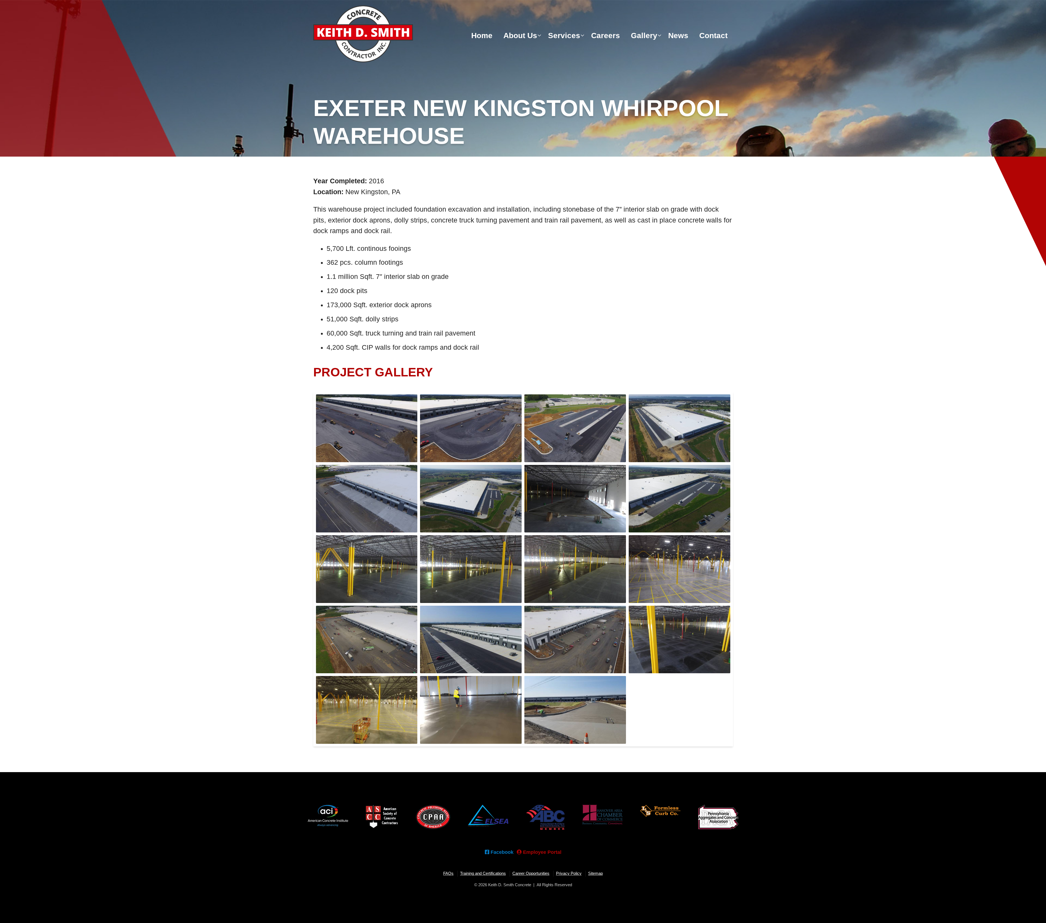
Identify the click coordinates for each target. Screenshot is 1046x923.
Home (481, 35)
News (678, 35)
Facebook (501, 852)
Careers (605, 35)
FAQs (448, 873)
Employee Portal (541, 852)
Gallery (644, 35)
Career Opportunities (530, 873)
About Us (520, 35)
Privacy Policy (569, 873)
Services (564, 35)
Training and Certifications (483, 873)
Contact (713, 35)
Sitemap (595, 873)
